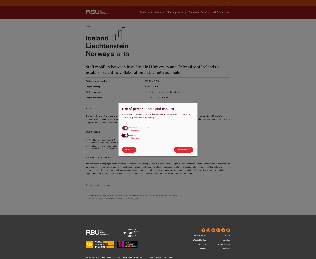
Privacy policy (200, 235)
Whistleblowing (199, 240)
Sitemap (226, 248)
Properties (225, 240)
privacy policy (152, 117)
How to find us (224, 244)
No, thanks (129, 149)
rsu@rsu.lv (158, 257)
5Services (134, 138)
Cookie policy (200, 244)
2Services (134, 130)
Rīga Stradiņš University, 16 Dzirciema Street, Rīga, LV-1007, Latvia (123, 257)
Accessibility (200, 248)
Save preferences (183, 149)
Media (227, 235)
